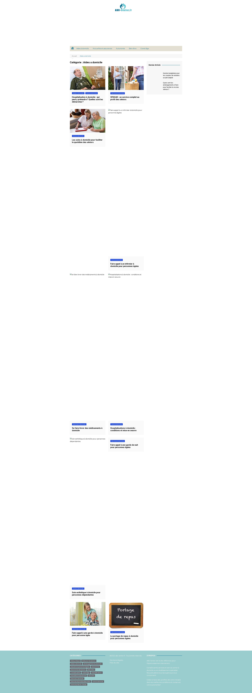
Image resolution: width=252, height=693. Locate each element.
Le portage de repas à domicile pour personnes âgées (124, 637)
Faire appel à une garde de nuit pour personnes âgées (124, 446)
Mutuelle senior (97, 672)
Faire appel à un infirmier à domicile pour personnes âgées (124, 265)
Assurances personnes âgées (80, 667)
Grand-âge (144, 48)
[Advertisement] (126, 31)
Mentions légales (116, 660)
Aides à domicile (82, 48)
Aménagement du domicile (93, 664)
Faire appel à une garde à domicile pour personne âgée (87, 634)
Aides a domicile (78, 93)
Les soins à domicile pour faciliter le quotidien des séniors (87, 141)
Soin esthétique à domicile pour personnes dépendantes (86, 593)
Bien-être (132, 48)
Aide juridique (75, 661)
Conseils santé (75, 672)
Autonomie (120, 48)
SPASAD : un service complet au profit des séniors (124, 98)
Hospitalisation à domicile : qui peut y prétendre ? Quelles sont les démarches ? (87, 99)
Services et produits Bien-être (80, 681)
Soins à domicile (91, 93)
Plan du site (114, 663)
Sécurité (91, 675)
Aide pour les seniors (88, 661)
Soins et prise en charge (78, 684)
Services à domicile (117, 93)
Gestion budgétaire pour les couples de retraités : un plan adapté (171, 75)
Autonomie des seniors (78, 669)
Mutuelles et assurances (102, 48)
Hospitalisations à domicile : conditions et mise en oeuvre (123, 429)
